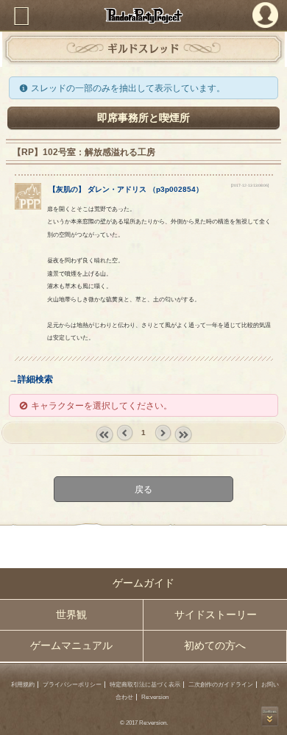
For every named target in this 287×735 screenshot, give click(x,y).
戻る (143, 489)
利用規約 (23, 684)
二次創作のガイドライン (220, 684)
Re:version (155, 697)
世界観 (71, 614)
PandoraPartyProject (143, 15)
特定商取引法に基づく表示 (145, 684)
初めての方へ (215, 645)
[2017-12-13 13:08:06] (250, 185)
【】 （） (126, 189)
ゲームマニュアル (71, 645)
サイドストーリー (215, 614)
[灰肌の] (28, 206)
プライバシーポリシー (72, 684)
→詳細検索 (31, 379)
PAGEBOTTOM (269, 716)
